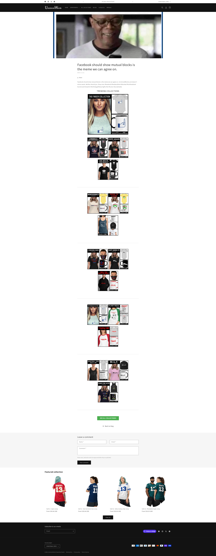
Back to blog (109, 426)
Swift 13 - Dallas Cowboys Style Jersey (119, 509)
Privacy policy (77, 552)
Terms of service (85, 552)
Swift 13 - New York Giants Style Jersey (87, 509)
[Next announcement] (133, 1)
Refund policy (69, 552)
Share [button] (80, 77)
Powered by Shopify (60, 552)
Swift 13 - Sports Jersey (52, 509)
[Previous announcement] (83, 1)
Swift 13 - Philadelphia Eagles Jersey (151, 509)
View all (108, 517)
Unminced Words (52, 552)
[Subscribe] (73, 531)
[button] (74, 7)
